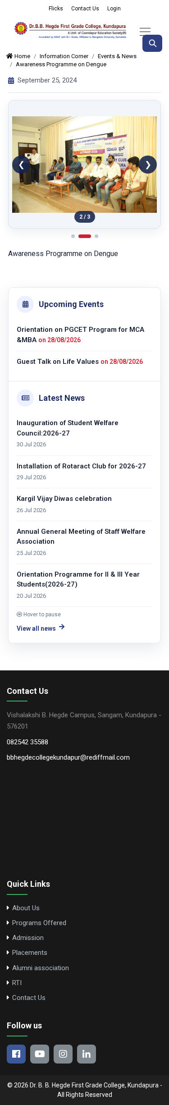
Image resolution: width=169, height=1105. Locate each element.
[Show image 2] (84, 236)
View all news (36, 628)
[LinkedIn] (86, 1054)
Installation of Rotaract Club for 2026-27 (81, 446)
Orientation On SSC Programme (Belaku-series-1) (82, 602)
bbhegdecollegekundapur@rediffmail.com (68, 757)
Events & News (117, 56)
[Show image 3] (96, 236)
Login (114, 8)
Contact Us (85, 8)
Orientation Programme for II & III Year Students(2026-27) (78, 559)
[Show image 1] (73, 236)
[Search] (152, 43)
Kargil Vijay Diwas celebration (64, 479)
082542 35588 (27, 742)
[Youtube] (39, 1054)
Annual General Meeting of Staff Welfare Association (81, 516)
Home (21, 56)
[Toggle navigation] (142, 31)
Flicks (56, 8)
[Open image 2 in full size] (84, 164)
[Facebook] (16, 1054)
